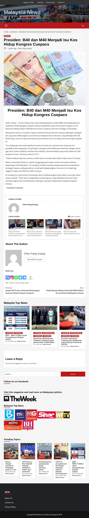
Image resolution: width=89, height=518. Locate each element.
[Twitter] (20, 276)
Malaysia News (22, 12)
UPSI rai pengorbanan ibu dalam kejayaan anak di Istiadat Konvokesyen (61, 467)
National (59, 228)
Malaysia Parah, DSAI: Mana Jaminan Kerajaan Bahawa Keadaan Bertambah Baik (34, 233)
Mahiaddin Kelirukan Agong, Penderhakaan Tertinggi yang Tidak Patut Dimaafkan (53, 233)
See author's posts (34, 259)
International (48, 333)
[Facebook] (7, 276)
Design (53, 514)
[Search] (82, 26)
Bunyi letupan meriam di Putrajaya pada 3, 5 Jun (10, 466)
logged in (18, 363)
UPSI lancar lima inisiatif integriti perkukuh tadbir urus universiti (27, 467)
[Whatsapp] (16, 276)
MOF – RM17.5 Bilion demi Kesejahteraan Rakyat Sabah (16, 337)
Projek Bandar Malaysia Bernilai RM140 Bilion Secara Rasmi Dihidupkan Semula (65, 290)
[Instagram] (12, 276)
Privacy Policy (50, 2)
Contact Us (61, 2)
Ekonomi (7, 36)
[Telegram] (24, 276)
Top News (47, 336)
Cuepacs (12, 283)
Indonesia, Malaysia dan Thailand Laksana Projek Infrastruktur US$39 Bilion (44, 340)
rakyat (27, 283)
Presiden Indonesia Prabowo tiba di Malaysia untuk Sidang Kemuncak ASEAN (71, 341)
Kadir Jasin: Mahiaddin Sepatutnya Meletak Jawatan (72, 232)
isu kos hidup (20, 283)
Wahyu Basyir (21, 341)
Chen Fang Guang (25, 48)
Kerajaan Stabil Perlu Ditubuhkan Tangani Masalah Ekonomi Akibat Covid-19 (16, 233)
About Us (41, 2)
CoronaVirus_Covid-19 (20, 228)
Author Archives (75, 216)
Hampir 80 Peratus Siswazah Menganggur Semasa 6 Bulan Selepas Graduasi (22, 290)
